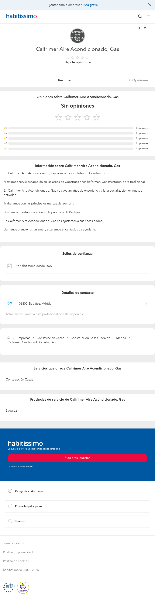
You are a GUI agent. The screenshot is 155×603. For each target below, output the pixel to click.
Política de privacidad (18, 552)
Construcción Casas (50, 338)
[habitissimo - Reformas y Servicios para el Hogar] (17, 16)
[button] (77, 491)
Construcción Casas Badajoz (90, 338)
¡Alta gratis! (90, 5)
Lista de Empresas (17, 531)
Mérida (121, 338)
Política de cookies (16, 561)
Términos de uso (14, 543)
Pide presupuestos (77, 596)
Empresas (23, 338)
